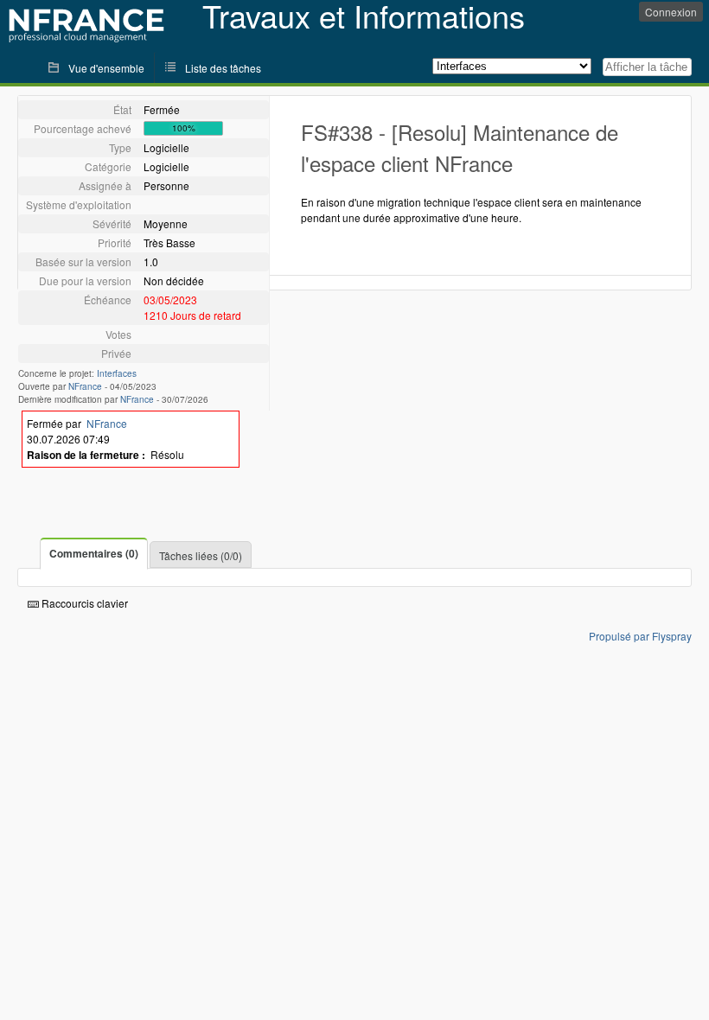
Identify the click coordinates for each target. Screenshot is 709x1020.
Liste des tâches (223, 68)
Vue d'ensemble (106, 68)
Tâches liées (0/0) (200, 555)
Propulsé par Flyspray (640, 635)
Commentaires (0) (93, 553)
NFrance (85, 386)
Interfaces (117, 373)
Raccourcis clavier (83, 603)
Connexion (671, 11)
